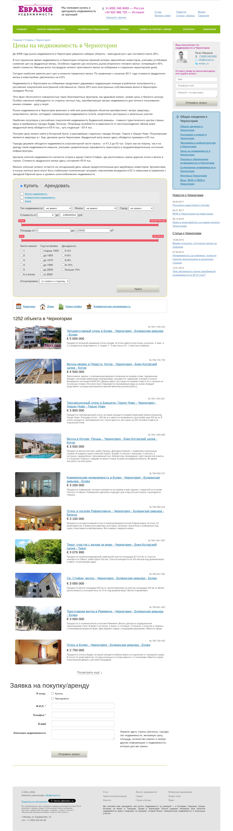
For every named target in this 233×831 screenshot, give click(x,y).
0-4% (68, 250)
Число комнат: (28, 246)
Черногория (43, 40)
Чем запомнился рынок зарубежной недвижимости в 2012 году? (194, 273)
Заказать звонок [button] (116, 17)
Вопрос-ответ (163, 15)
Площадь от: (27, 230)
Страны (124, 29)
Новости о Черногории (188, 195)
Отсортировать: (29, 281)
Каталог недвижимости (51, 29)
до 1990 (48, 265)
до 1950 (48, 255)
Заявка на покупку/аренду (115, 796)
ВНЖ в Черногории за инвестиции (193, 213)
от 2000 (48, 274)
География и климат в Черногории (193, 136)
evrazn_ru (204, 63)
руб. (80, 215)
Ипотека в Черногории (193, 175)
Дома (50, 306)
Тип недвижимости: (31, 208)
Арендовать (56, 185)
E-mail (42, 724)
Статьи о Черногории (187, 233)
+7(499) (208, 56)
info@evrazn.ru (206, 60)
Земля (28, 201)
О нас (158, 11)
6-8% (68, 260)
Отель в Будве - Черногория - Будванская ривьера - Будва (108, 645)
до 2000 (48, 269)
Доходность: (69, 246)
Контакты (189, 29)
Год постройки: (49, 246)
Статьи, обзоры (185, 15)
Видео (202, 11)
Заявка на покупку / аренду (156, 29)
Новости (181, 11)
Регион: (79, 208)
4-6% (68, 255)
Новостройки (74, 306)
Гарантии (203, 15)
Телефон (39, 715)
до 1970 (48, 260)
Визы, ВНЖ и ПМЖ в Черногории (192, 181)
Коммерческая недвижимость (40, 197)
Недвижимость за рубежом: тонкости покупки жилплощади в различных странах (194, 258)
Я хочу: (41, 693)
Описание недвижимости (29, 733)
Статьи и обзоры (143, 800)
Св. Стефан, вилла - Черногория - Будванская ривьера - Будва (112, 578)
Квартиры (29, 306)
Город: (124, 208)
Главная (22, 29)
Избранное (209, 29)
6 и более (29, 274)
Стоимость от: (28, 215)
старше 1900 (51, 250)
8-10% (68, 265)
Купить (30, 185)
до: (57, 215)
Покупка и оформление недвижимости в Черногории (197, 160)
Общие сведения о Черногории (191, 128)
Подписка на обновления (34, 802)
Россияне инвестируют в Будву (191, 205)
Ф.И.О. (41, 706)
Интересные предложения (93, 29)
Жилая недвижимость (36, 193)
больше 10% (72, 269)
